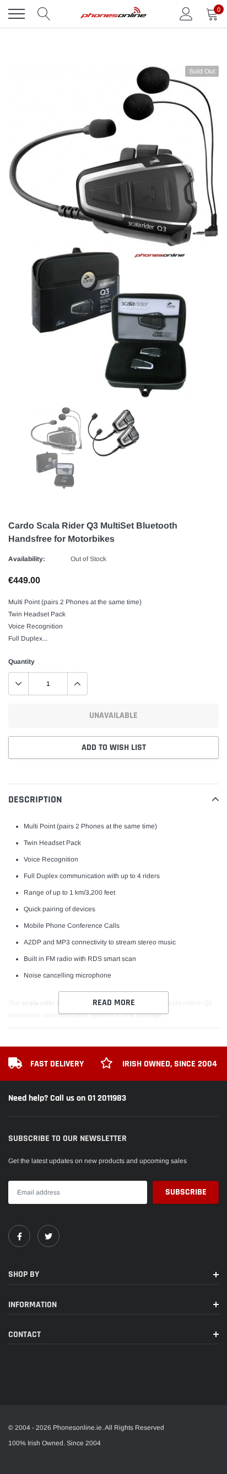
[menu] (16, 14)
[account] (186, 14)
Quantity (21, 661)
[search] (44, 14)
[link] (19, 1236)
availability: (26, 559)
